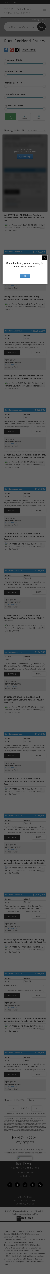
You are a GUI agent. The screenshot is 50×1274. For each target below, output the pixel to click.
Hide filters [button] (39, 117)
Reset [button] (24, 117)
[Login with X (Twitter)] (17, 51)
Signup (7, 2)
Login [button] (29, 50)
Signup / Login (25, 156)
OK (25, 276)
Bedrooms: (13, 71)
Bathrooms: (14, 82)
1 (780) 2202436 (11, 204)
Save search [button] (10, 117)
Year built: (15, 94)
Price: (14, 60)
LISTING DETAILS (12, 191)
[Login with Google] (12, 51)
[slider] (6, 63)
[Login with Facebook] (6, 51)
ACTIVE (33, 20)
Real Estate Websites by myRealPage (25, 1214)
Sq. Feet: (14, 105)
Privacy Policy (39, 1211)
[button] (9, 1184)
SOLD (44, 20)
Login (16, 2)
